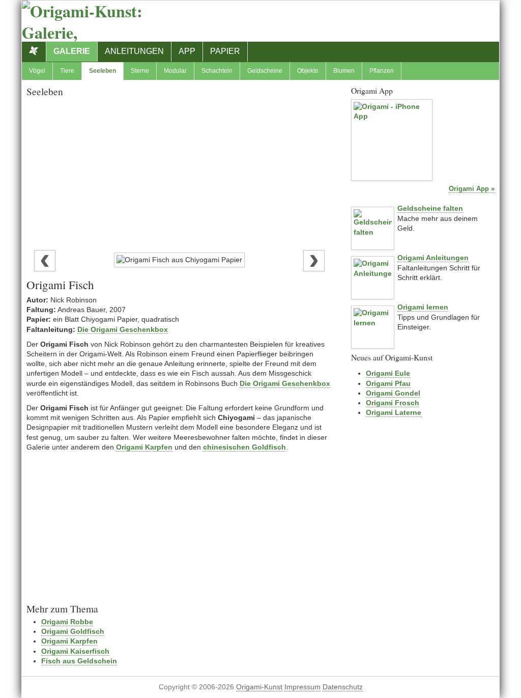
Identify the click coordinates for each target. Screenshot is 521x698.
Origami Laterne (393, 412)
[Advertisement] (179, 171)
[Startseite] (34, 52)
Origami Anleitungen (433, 258)
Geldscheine (264, 70)
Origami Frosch (392, 403)
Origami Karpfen (144, 447)
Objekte (308, 70)
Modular (175, 70)
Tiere (67, 70)
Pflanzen (381, 70)
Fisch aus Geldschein (79, 661)
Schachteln (217, 70)
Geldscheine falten (430, 208)
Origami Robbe (67, 622)
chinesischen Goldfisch (244, 447)
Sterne (140, 70)
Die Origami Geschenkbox (122, 329)
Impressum (302, 687)
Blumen (344, 70)
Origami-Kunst (259, 687)
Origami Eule (388, 373)
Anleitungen (134, 51)
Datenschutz (343, 687)
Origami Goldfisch (72, 631)
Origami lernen (422, 307)
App (187, 51)
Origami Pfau (388, 383)
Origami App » (472, 188)
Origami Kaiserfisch (75, 651)
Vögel (37, 70)
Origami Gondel (393, 393)
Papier (225, 51)
